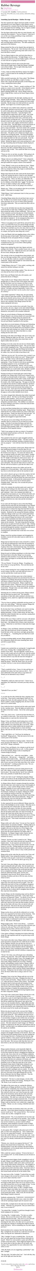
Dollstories (18, 1269)
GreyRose (7, 8)
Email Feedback (5, 10)
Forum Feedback (14, 10)
